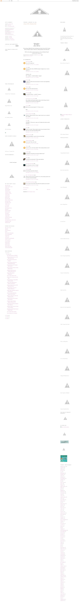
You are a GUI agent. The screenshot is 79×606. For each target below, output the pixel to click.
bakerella (6, 229)
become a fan (11, 23)
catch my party (7, 190)
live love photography (8, 234)
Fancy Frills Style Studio (29, 163)
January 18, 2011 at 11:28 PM (32, 77)
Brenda (27, 67)
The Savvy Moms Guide (29, 113)
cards (61, 522)
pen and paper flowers (8, 207)
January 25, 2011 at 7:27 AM (32, 185)
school (61, 572)
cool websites (62, 493)
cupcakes (61, 467)
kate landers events (8, 202)
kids (61, 481)
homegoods (62, 536)
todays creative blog (8, 246)
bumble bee (62, 579)
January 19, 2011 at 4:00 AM (32, 90)
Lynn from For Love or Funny (30, 98)
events (61, 560)
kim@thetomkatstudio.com (9, 34)
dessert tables (62, 499)
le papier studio (62, 566)
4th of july (62, 556)
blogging (61, 490)
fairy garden (62, 523)
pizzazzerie (6, 209)
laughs (61, 564)
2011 (7, 252)
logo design (62, 567)
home (61, 563)
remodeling (62, 554)
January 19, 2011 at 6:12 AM (32, 118)
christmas (61, 550)
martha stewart (7, 203)
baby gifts (62, 516)
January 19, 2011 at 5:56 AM (32, 111)
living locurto (7, 235)
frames (61, 498)
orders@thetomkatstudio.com (9, 31)
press (61, 489)
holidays (61, 469)
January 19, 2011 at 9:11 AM (32, 155)
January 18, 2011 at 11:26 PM (32, 71)
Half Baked (27, 169)
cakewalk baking (7, 189)
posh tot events (7, 211)
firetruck (61, 585)
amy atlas (61, 524)
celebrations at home (8, 193)
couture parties (7, 194)
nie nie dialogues (7, 240)
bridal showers (62, 548)
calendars (61, 504)
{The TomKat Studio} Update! (11, 311)
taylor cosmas (62, 575)
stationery (61, 518)
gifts (61, 527)
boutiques (61, 520)
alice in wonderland (63, 519)
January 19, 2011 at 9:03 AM (32, 143)
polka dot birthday (8, 210)
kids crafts (62, 532)
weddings (61, 528)
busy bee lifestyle (7, 230)
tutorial (61, 543)
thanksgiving (62, 555)
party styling (62, 514)
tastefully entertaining (8, 217)
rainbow (61, 592)
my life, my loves (8, 239)
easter (61, 559)
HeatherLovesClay (28, 134)
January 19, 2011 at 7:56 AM (32, 125)
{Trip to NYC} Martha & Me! (11, 275)
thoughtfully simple (8, 221)
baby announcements (63, 530)
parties (61, 483)
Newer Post (25, 189)
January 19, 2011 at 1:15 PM (32, 160)
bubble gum (62, 558)
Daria (26, 120)
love (61, 502)
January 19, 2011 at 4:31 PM (32, 166)
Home (37, 189)
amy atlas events (7, 185)
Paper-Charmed (28, 61)
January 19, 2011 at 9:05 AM (32, 149)
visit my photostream (11, 26)
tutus (61, 544)
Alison (27, 157)
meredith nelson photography (9, 238)
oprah (61, 591)
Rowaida (27, 80)
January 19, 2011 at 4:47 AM (32, 102)
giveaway (61, 470)
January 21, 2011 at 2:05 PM (32, 179)
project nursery (7, 242)
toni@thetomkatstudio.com (9, 29)
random (61, 495)
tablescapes (62, 595)
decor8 (6, 231)
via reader (10, 37)
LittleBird (27, 151)
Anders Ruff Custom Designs (30, 181)
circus (61, 551)
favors (61, 510)
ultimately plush (7, 222)
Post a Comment (25, 187)
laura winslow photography (9, 232)
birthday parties (62, 466)
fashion (61, 475)
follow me (9, 24)
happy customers (63, 486)
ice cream (61, 539)
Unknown (27, 86)
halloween (62, 501)
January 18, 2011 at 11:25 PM (32, 64)
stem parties (7, 213)
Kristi (27, 127)
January (8, 254)
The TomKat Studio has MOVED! (12, 255)
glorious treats (7, 197)
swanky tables (7, 215)
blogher (61, 577)
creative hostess (7, 196)
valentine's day (62, 576)
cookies (61, 509)
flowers (61, 506)
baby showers (62, 547)
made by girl (7, 236)
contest (61, 583)
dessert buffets (62, 531)
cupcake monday (63, 497)
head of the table (7, 198)
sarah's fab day (7, 243)
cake (61, 515)
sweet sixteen (62, 593)
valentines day (62, 599)
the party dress (7, 218)
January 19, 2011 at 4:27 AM (32, 95)
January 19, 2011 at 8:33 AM (32, 132)
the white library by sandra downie (10, 219)
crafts (61, 494)
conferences (62, 581)
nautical (61, 589)
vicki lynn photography (8, 247)
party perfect (7, 206)
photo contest (62, 569)
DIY (61, 546)
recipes (61, 542)
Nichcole (27, 146)
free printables (62, 478)
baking (61, 487)
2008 (7, 318)
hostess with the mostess (9, 199)
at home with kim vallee (8, 186)
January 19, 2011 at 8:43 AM (32, 137)
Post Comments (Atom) (31, 191)
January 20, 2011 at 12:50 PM (32, 172)
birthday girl (7, 188)
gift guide (61, 534)
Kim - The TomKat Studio (30, 175)
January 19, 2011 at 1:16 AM (32, 84)
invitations (62, 474)
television (61, 596)
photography (62, 473)
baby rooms (62, 507)
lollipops (61, 485)
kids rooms (62, 535)
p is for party (7, 205)
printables (61, 479)
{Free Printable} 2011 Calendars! (12, 313)
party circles (62, 540)
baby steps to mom (8, 227)
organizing (62, 552)
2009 (7, 316)
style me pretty (7, 214)
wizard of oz (62, 600)
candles (61, 580)
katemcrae (62, 511)
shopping (61, 574)
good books (62, 568)
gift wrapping (62, 562)
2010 (7, 315)
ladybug (61, 588)
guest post (62, 587)
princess (61, 571)
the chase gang (7, 244)
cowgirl (61, 584)
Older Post (48, 189)
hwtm (61, 538)
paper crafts (62, 482)
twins (61, 597)
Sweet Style (27, 92)
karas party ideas (7, 201)
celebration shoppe (8, 192)
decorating (62, 477)
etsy (61, 471)
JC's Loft (27, 105)
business (61, 526)
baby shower (62, 491)
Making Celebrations (29, 140)
